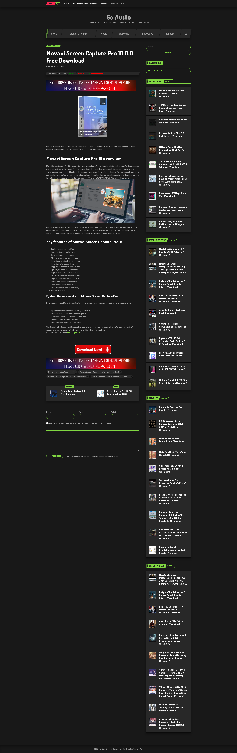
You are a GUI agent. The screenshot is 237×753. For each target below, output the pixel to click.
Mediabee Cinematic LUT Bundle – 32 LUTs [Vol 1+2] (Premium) (172, 252)
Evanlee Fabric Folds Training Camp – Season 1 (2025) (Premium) (171, 707)
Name (49, 412)
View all (168, 81)
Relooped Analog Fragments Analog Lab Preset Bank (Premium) (173, 210)
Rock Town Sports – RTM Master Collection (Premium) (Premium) (171, 298)
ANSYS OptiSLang (74, 333)
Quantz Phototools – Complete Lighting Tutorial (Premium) (172, 326)
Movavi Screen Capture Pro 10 (61, 372)
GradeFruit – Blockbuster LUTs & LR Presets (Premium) (85, 4)
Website (114, 412)
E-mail (82, 412)
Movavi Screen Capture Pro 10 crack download (99, 372)
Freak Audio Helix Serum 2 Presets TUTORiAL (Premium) (172, 93)
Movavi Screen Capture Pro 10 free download (67, 376)
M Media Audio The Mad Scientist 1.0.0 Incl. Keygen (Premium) (172, 149)
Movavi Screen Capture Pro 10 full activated (111, 376)
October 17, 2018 (54, 66)
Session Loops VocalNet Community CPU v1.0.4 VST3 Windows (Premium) (173, 164)
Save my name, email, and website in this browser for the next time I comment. (80, 423)
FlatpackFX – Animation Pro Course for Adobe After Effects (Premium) (173, 284)
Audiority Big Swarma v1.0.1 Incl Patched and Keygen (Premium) (172, 224)
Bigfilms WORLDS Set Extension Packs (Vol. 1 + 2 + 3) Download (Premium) (173, 341)
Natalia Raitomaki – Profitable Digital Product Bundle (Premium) (172, 550)
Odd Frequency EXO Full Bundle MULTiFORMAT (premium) (171, 468)
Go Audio (118, 17)
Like (73, 73)
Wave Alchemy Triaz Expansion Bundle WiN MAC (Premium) (172, 483)
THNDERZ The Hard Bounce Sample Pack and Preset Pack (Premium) (172, 108)
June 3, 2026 (114, 4)
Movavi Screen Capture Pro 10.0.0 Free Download (89, 56)
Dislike (82, 73)
